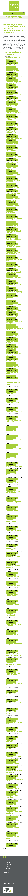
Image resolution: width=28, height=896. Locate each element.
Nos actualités (7, 870)
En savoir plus (11, 61)
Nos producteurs (7, 864)
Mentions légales (7, 879)
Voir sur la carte (12, 63)
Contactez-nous (7, 872)
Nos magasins (7, 868)
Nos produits (6, 866)
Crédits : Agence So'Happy (10, 883)
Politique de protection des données (12, 877)
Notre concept (7, 862)
